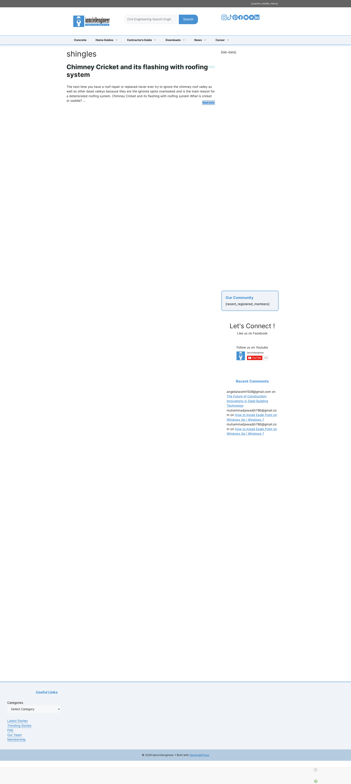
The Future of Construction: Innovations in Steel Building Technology (247, 400)
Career (220, 40)
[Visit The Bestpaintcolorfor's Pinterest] (235, 19)
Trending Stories (19, 725)
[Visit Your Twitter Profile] (251, 19)
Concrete (80, 40)
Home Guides (104, 40)
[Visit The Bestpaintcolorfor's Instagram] (224, 19)
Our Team (14, 735)
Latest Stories (17, 721)
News (198, 40)
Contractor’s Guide (139, 40)
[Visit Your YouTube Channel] (246, 19)
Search (188, 19)
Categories (15, 703)
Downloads (173, 40)
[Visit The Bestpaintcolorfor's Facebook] (240, 19)
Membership (16, 739)
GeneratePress (199, 755)
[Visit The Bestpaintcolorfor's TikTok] (229, 19)
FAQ (10, 730)
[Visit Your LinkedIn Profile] (257, 20)
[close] (177, 769)
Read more (208, 102)
